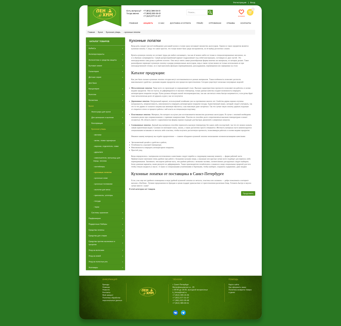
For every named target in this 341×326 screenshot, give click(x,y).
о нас (161, 23)
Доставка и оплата (180, 23)
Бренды (105, 284)
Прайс (199, 23)
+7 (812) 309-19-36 (180, 295)
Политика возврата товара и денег (240, 291)
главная (133, 23)
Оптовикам (215, 23)
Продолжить (248, 193)
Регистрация (239, 2)
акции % (148, 23)
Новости (106, 290)
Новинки (106, 287)
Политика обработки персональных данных (112, 299)
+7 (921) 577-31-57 (151, 16)
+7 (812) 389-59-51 (152, 11)
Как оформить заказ (237, 287)
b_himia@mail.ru (179, 292)
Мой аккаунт (107, 295)
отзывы (231, 23)
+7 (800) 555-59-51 (152, 13)
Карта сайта (234, 284)
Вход (252, 2)
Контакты (106, 292)
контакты (245, 23)
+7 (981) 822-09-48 (180, 300)
